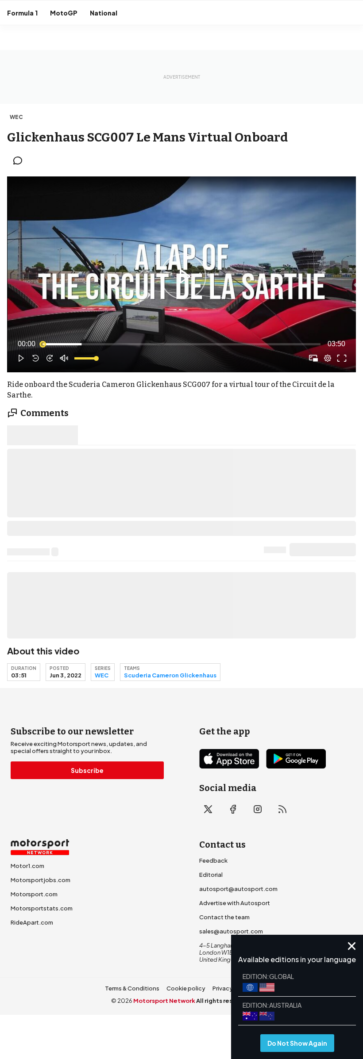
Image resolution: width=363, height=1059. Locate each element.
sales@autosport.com (231, 931)
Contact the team (224, 917)
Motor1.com (27, 865)
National (103, 13)
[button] (183, 276)
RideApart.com (32, 922)
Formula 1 (22, 13)
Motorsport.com (34, 894)
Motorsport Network (164, 1000)
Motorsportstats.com (42, 908)
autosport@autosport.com (238, 888)
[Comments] (20, 160)
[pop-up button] (328, 358)
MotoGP (63, 13)
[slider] (181, 344)
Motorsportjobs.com (40, 879)
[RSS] (282, 809)
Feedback (213, 860)
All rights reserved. (224, 1000)
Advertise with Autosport (234, 902)
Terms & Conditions (132, 988)
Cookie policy (185, 988)
